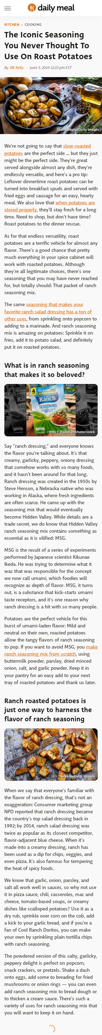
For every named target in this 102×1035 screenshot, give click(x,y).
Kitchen (11, 25)
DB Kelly (17, 67)
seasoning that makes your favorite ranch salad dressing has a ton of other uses (48, 311)
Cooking (33, 25)
